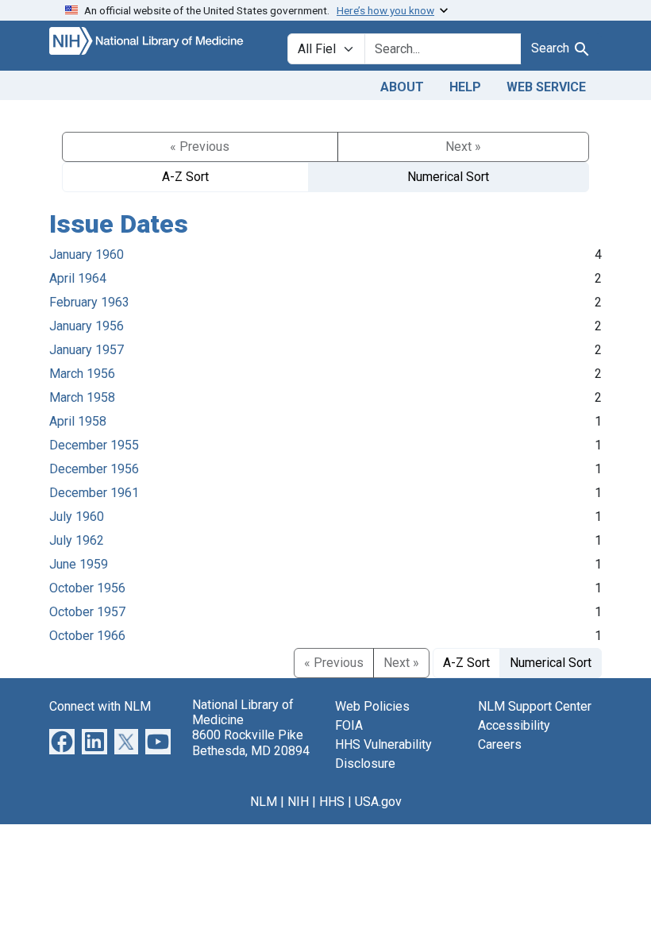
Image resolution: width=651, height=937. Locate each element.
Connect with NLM (100, 706)
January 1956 (86, 326)
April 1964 (77, 278)
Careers (500, 744)
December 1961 (94, 492)
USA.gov (378, 801)
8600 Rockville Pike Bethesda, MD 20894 (251, 742)
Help (465, 86)
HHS (332, 801)
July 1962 (76, 540)
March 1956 (82, 373)
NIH (298, 801)
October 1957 (87, 611)
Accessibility (514, 725)
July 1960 (76, 516)
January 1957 (86, 349)
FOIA (349, 725)
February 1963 (89, 302)
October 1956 (87, 588)
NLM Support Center (534, 706)
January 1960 (86, 254)
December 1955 (94, 445)
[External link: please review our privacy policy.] (62, 740)
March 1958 (82, 397)
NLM (263, 801)
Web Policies (372, 706)
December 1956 (94, 468)
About (402, 86)
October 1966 (87, 635)
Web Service (546, 86)
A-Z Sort (185, 176)
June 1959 (78, 564)
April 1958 (77, 421)
